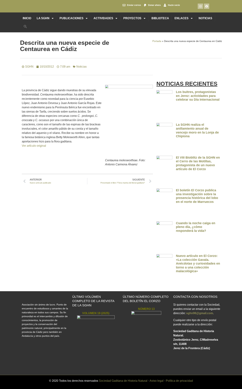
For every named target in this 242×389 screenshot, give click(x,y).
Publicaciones (71, 18)
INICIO (27, 18)
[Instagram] (200, 6)
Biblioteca (160, 18)
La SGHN (43, 18)
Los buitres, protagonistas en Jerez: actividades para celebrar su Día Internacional (198, 95)
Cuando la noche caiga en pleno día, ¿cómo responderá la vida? (195, 227)
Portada (156, 41)
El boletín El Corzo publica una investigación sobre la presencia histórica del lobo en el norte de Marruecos (197, 196)
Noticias (205, 18)
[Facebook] (206, 6)
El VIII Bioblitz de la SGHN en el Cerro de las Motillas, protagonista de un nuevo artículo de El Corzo (198, 163)
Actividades (103, 18)
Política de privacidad (179, 380)
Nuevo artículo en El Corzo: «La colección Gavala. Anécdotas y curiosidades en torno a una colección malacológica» (198, 263)
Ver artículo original (34, 145)
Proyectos (132, 18)
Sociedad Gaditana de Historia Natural (123, 380)
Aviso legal (157, 380)
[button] (25, 26)
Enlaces (181, 18)
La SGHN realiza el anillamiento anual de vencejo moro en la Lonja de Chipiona (197, 130)
